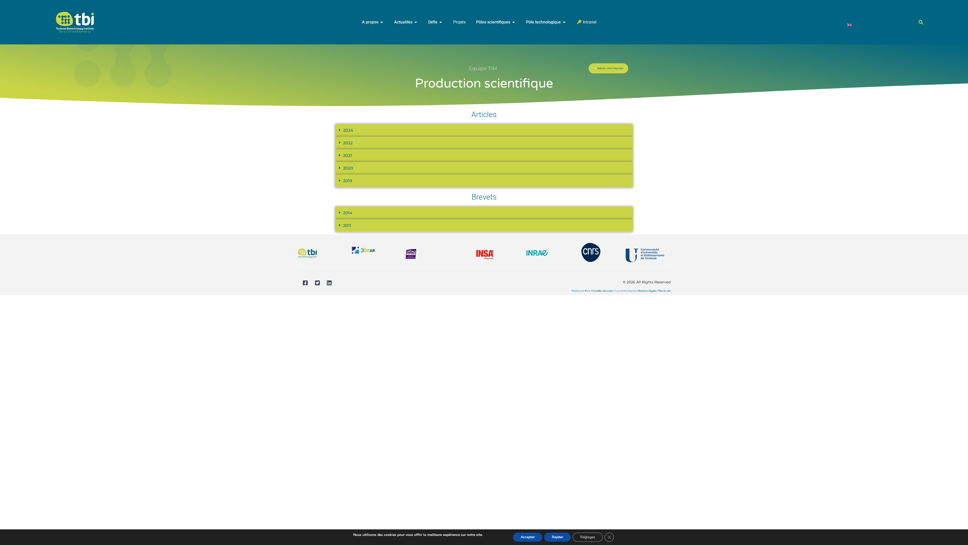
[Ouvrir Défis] (441, 22)
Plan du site (664, 290)
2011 (347, 225)
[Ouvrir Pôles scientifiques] (513, 22)
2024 (348, 130)
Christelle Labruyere (602, 290)
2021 (347, 155)
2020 (348, 168)
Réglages (587, 537)
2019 (347, 180)
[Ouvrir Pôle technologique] (564, 22)
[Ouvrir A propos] (382, 22)
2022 (348, 143)
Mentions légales (647, 290)
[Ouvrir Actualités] (416, 22)
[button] (921, 22)
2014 (347, 212)
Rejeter (557, 537)
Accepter (528, 537)
